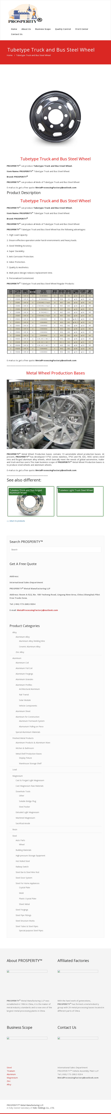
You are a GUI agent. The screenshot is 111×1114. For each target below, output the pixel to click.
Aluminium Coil (22, 662)
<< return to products (16, 520)
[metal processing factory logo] (25, 13)
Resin (14, 829)
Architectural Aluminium (29, 689)
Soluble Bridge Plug (27, 801)
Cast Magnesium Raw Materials (29, 786)
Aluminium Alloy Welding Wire (32, 641)
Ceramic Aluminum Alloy (29, 646)
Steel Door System (24, 877)
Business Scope (42, 29)
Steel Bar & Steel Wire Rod (27, 872)
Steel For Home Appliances (27, 883)
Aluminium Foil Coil (24, 668)
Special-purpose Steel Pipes (31, 930)
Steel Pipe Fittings (23, 915)
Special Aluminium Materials (28, 732)
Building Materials (23, 850)
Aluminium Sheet (23, 711)
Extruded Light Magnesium (27, 812)
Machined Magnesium (25, 818)
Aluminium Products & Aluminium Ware (33, 742)
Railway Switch (22, 866)
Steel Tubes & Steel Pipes (27, 926)
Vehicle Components (28, 705)
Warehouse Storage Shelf (30, 763)
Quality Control (63, 29)
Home (14, 29)
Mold (21, 893)
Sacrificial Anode (23, 823)
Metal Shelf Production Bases (29, 753)
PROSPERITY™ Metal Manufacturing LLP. (25, 1105)
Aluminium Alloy (23, 637)
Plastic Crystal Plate (27, 898)
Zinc (9, 1081)
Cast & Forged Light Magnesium (30, 780)
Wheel (22, 844)
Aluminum (16, 658)
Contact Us (16, 34)
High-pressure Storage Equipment (30, 855)
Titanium (11, 1070)
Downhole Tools (23, 791)
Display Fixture (25, 758)
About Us (26, 29)
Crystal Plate (24, 887)
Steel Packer (24, 806)
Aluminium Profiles (24, 685)
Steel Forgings (22, 909)
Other (21, 795)
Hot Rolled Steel (23, 861)
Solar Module (25, 700)
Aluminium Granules (24, 679)
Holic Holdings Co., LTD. (44, 1108)
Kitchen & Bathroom (25, 748)
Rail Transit (24, 694)
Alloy (14, 632)
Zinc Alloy (20, 652)
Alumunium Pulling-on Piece (31, 726)
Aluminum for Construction (27, 716)
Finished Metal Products (23, 738)
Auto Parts (20, 840)
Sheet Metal (24, 904)
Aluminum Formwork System (32, 721)
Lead (14, 769)
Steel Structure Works (25, 920)
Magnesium (17, 776)
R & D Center (82, 29)
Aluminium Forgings (24, 673)
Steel (14, 836)
